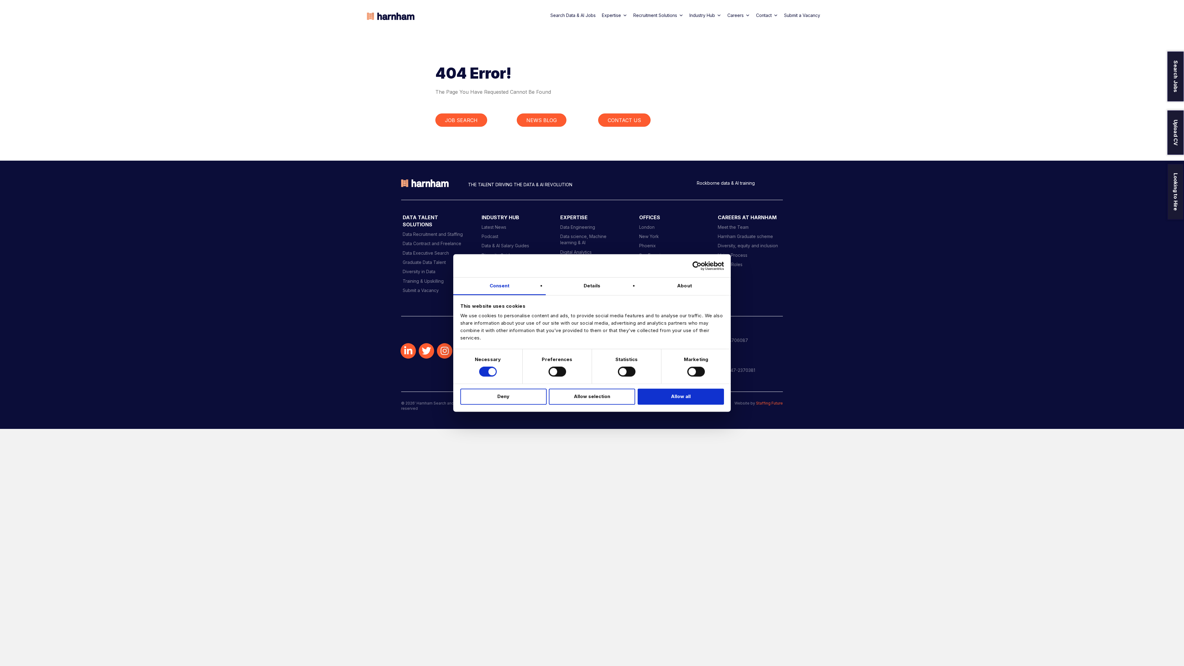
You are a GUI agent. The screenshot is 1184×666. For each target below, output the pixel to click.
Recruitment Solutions (655, 15)
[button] (408, 351)
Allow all (681, 396)
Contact (764, 15)
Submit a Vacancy (802, 15)
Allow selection (592, 396)
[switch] (557, 372)
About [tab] (684, 286)
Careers (735, 15)
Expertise (611, 15)
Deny (503, 396)
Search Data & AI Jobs (573, 15)
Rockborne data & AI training (726, 183)
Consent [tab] (500, 286)
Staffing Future (769, 403)
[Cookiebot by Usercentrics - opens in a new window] (697, 265)
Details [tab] (592, 286)
